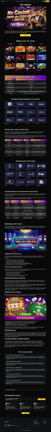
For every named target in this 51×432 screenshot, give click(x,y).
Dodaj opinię (41, 399)
